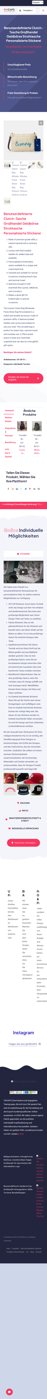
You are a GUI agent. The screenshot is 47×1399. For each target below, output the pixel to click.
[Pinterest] (30, 489)
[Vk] (34, 489)
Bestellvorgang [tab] (9, 442)
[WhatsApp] (21, 489)
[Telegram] (25, 489)
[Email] (39, 489)
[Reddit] (12, 489)
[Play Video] (23, 572)
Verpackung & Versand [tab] (9, 432)
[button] (41, 122)
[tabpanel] (23, 679)
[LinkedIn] (17, 489)
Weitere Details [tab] (8, 419)
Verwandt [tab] (9, 410)
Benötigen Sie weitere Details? (18, 352)
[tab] (9, 453)
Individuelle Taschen (21, 364)
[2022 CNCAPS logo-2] (9, 8)
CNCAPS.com (22, 1237)
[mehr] (21, 1134)
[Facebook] (8, 489)
